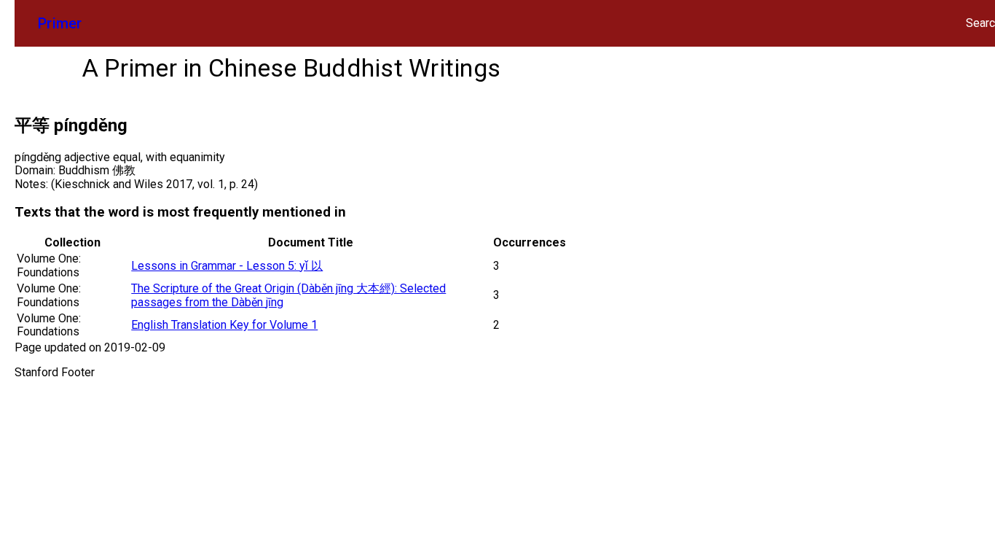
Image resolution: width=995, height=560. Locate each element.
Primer (60, 23)
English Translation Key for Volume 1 (224, 325)
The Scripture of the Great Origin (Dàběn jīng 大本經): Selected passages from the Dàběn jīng (288, 294)
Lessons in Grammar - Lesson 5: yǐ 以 (227, 266)
